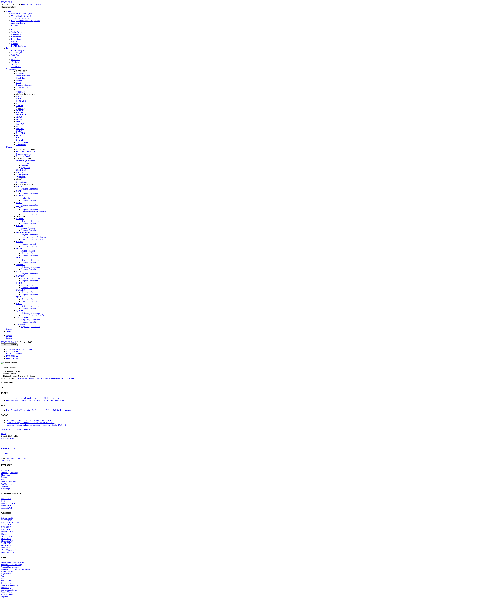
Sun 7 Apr (15, 57)
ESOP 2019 (6, 499)
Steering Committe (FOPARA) (33, 237)
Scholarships (16, 37)
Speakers (25, 163)
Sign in (9, 335)
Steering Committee (24, 154)
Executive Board (23, 156)
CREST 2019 (6, 520)
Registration (16, 25)
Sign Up (4, 597)
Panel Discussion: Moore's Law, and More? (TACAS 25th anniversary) (35, 400)
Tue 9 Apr (15, 62)
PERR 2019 (6, 538)
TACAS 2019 (6, 508)
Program (9, 48)
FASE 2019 (6, 501)
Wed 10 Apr (16, 64)
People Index (21, 182)
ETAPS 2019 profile (9, 345)
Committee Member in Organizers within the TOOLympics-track (33, 398)
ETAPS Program (18, 50)
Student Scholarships (9, 585)
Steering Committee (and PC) (33, 315)
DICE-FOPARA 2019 (10, 522)
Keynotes (20, 73)
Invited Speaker (27, 198)
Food (13, 30)
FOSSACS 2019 (8, 503)
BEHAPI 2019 (7, 518)
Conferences (16, 34)
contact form (6, 453)
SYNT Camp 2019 (8, 550)
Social (18, 83)
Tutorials (19, 89)
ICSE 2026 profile (13, 356)
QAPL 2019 (6, 543)
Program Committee (29, 189)
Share (3, 433)
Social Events (16, 32)
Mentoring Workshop (25, 76)
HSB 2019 (5, 529)
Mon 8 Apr (15, 60)
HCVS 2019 (6, 527)
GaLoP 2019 (6, 525)
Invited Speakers (28, 228)
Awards (14, 41)
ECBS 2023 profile (14, 354)
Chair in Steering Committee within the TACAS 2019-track (30, 422)
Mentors (24, 165)
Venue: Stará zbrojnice (20, 18)
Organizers (25, 168)
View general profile (8, 438)
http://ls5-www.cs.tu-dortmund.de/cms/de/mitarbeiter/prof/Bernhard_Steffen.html (48, 378)
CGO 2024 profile (13, 351)
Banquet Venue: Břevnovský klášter (25, 21)
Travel (13, 27)
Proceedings (16, 39)
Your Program (17, 53)
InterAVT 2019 (7, 532)
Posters (19, 80)
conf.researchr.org (13, 458)
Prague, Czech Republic (32, 4)
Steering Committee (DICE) (32, 239)
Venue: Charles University (21, 16)
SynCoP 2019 (6, 548)
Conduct (14, 43)
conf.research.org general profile (19, 349)
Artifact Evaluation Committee (33, 212)
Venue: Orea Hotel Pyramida (22, 14)
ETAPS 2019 (6, 342)
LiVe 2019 (5, 534)
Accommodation (18, 23)
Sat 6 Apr (15, 55)
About (8, 11)
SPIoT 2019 (6, 545)
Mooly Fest (21, 78)
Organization (11, 147)
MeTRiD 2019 (7, 536)
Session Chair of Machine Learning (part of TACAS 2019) (30, 420)
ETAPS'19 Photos (18, 46)
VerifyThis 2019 (7, 552)
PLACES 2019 (7, 541)
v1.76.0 (24, 458)
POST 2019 (6, 505)
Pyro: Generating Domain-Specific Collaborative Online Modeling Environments (38, 410)
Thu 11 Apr (16, 66)
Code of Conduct (8, 592)
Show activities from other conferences (16, 429)
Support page (5, 460)
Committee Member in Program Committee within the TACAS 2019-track (36, 425)
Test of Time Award (9, 590)
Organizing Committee (25, 151)
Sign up (9, 338)
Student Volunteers (24, 85)
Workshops (20, 92)
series (15, 342)
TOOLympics (22, 87)
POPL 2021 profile (13, 358)
